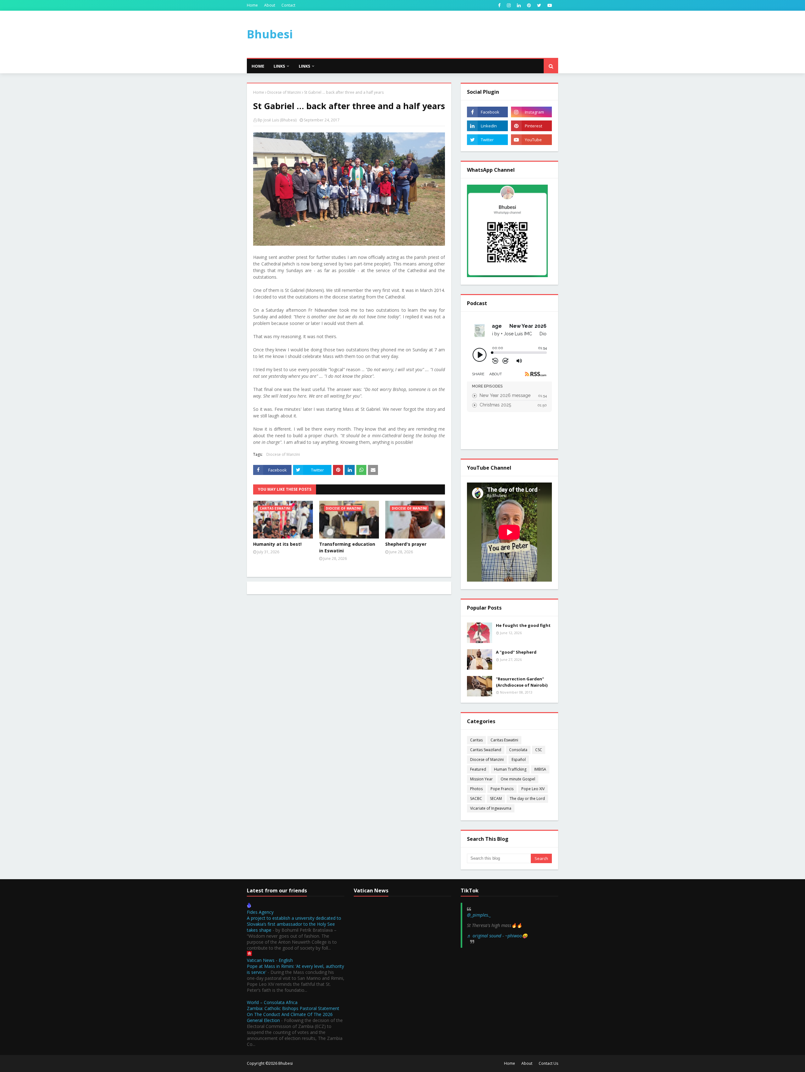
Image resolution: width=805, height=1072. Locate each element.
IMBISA (540, 769)
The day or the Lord (527, 798)
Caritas (476, 740)
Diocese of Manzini (284, 92)
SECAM (496, 798)
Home (252, 5)
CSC (538, 749)
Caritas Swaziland (485, 749)
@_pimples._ (479, 915)
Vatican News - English (270, 960)
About (269, 5)
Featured (478, 769)
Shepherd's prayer (405, 544)
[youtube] (549, 5)
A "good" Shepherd (516, 652)
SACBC (476, 798)
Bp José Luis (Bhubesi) (277, 120)
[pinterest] (528, 5)
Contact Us (548, 1063)
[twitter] (539, 5)
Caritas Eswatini (504, 740)
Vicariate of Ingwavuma (490, 808)
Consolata (518, 749)
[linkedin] (518, 5)
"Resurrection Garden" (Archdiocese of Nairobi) (521, 682)
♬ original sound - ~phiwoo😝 (497, 936)
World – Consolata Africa (272, 1002)
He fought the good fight (523, 625)
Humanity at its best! (277, 544)
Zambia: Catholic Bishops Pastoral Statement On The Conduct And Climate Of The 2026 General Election (293, 1014)
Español (519, 759)
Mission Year (481, 779)
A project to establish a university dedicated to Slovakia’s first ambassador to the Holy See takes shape (294, 924)
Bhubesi (270, 34)
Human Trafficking (510, 769)
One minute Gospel (518, 779)
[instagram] (508, 5)
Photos (476, 788)
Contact (288, 5)
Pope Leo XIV (533, 788)
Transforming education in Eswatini (347, 547)
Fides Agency (260, 912)
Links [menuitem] (279, 66)
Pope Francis (502, 788)
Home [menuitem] (258, 66)
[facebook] (499, 5)
